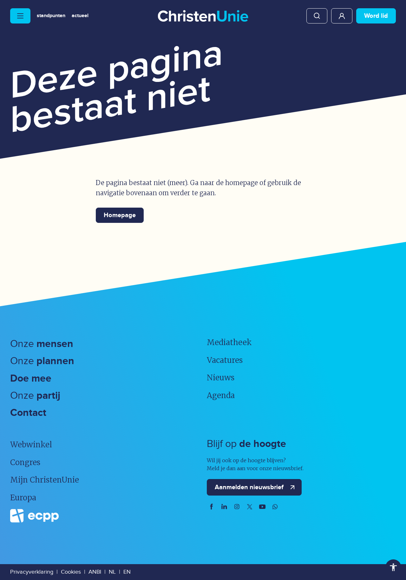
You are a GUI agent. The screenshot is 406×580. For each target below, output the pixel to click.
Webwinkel (31, 445)
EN (127, 572)
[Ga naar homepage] (203, 16)
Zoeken (316, 15)
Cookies (71, 572)
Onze (41, 344)
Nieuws (220, 378)
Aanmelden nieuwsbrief (249, 487)
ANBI (94, 572)
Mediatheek (229, 342)
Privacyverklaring (31, 572)
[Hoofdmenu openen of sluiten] (20, 15)
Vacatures (225, 360)
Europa (23, 498)
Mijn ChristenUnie (341, 15)
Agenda (221, 395)
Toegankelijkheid (393, 567)
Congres (25, 462)
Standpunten (51, 15)
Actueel (80, 15)
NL (112, 572)
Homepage (120, 215)
